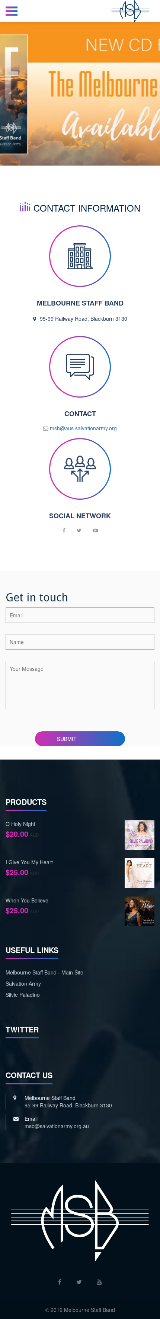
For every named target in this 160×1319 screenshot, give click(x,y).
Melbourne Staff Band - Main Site (44, 972)
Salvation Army (23, 983)
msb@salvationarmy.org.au (57, 1126)
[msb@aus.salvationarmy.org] (80, 428)
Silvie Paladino (23, 994)
